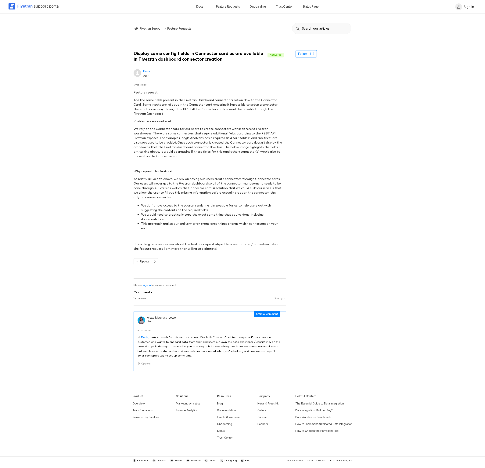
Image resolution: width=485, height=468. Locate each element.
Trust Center (225, 437)
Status (221, 430)
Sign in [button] (469, 7)
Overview (139, 403)
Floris (146, 71)
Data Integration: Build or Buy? (314, 410)
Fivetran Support (151, 28)
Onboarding (224, 424)
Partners (262, 424)
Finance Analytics (187, 410)
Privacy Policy (295, 460)
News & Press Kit (267, 403)
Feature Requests (179, 28)
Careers (262, 417)
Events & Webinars (228, 417)
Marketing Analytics (188, 403)
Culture (261, 410)
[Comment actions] (145, 363)
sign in (147, 285)
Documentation (226, 410)
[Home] (34, 7)
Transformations (143, 410)
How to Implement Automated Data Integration (323, 424)
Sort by (278, 298)
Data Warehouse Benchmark (313, 417)
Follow (302, 54)
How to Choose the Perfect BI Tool (317, 430)
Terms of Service (316, 460)
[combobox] (321, 28)
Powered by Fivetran (146, 417)
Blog (220, 403)
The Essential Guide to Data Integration (319, 403)
